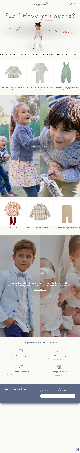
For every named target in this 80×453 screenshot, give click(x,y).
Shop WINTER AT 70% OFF (40, 146)
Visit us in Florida (46, 374)
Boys (6, 416)
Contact (21, 416)
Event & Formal (9, 419)
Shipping (21, 422)
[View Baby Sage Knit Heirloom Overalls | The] (67, 73)
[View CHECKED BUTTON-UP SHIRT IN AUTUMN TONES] (40, 213)
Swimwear (8, 422)
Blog (20, 432)
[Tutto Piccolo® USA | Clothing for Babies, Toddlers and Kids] (40, 4)
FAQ (20, 411)
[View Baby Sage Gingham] (13, 73)
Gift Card (7, 425)
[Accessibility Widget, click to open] (77, 449)
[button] (71, 4)
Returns (21, 419)
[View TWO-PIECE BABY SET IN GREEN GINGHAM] (40, 73)
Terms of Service (24, 425)
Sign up (57, 396)
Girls (6, 414)
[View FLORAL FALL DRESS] (13, 213)
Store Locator (23, 437)
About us (21, 414)
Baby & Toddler (9, 411)
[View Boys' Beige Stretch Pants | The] (67, 213)
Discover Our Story (40, 289)
